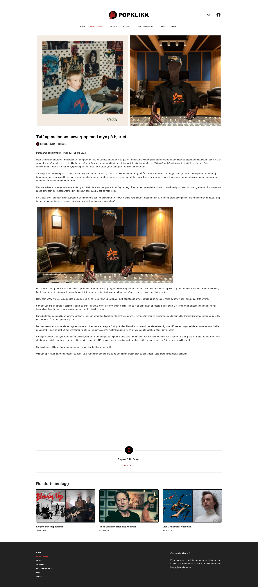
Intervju (114, 27)
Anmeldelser (96, 27)
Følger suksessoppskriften (50, 527)
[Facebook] (218, 15)
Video (163, 27)
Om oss (174, 27)
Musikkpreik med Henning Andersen (118, 527)
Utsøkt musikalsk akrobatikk (177, 527)
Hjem (82, 27)
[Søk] (208, 15)
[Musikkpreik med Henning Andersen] (129, 505)
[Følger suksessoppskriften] (65, 505)
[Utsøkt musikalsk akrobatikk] (192, 505)
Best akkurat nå (145, 27)
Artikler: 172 (129, 465)
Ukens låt (128, 27)
